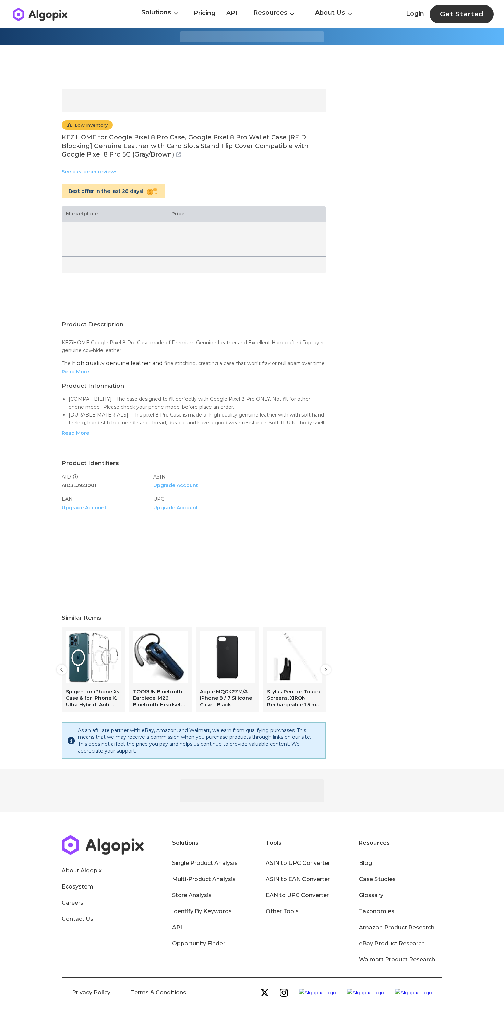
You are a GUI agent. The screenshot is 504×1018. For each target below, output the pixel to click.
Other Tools (282, 911)
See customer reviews (90, 172)
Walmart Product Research (397, 959)
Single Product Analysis (205, 863)
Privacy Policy (91, 992)
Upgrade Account (175, 485)
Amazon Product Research (396, 927)
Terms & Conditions (158, 992)
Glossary (371, 895)
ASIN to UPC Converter (298, 863)
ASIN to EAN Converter (298, 879)
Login (415, 13)
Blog (365, 863)
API (231, 13)
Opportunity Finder (198, 943)
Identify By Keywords (202, 911)
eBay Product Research (392, 943)
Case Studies (377, 879)
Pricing (205, 13)
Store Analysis (192, 895)
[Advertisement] (252, 67)
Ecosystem (77, 886)
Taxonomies (376, 911)
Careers (72, 902)
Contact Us (77, 919)
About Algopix (82, 870)
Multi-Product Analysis (204, 879)
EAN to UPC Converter (297, 895)
